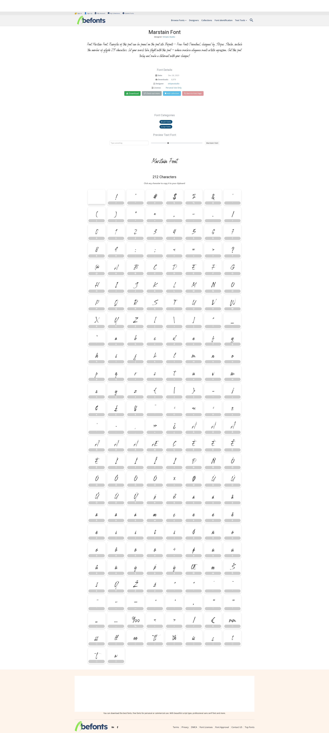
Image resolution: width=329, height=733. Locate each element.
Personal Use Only (173, 87)
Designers (194, 20)
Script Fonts (166, 126)
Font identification (223, 20)
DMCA (194, 727)
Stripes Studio (169, 37)
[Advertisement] (164, 694)
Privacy (185, 727)
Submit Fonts (129, 13)
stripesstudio (173, 83)
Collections (206, 20)
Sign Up (88, 13)
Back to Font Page (194, 93)
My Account (101, 13)
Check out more (153, 93)
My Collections (115, 13)
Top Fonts (249, 727)
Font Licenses (206, 727)
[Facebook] (117, 727)
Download (134, 93)
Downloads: (163, 79)
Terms (176, 727)
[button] (251, 21)
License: (157, 87)
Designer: (160, 83)
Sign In (78, 13)
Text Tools (240, 20)
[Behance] (113, 727)
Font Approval (222, 727)
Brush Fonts (166, 122)
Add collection (173, 93)
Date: (160, 75)
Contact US (236, 727)
